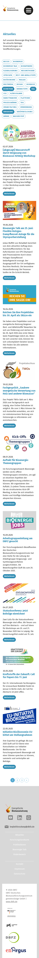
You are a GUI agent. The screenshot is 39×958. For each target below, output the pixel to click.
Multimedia (8, 84)
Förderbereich (19, 854)
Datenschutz (19, 874)
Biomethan (8, 89)
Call (33, 89)
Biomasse (31, 84)
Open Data (7, 75)
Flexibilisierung (10, 71)
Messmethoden (27, 71)
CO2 (4, 93)
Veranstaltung (10, 107)
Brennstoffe (22, 89)
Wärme (6, 116)
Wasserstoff (18, 116)
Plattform (25, 98)
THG (22, 102)
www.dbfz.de (11, 901)
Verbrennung (26, 107)
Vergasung (8, 112)
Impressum (19, 869)
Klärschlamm (16, 93)
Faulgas (22, 80)
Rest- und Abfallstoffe (26, 75)
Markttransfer (10, 98)
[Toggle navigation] (28, 10)
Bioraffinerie (26, 66)
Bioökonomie (9, 80)
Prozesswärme (10, 102)
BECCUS (6, 61)
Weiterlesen (9, 194)
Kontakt (19, 864)
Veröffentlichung (24, 112)
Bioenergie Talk (10, 66)
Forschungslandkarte (19, 840)
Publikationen (19, 844)
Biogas (20, 84)
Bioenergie (18, 61)
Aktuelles (19, 835)
